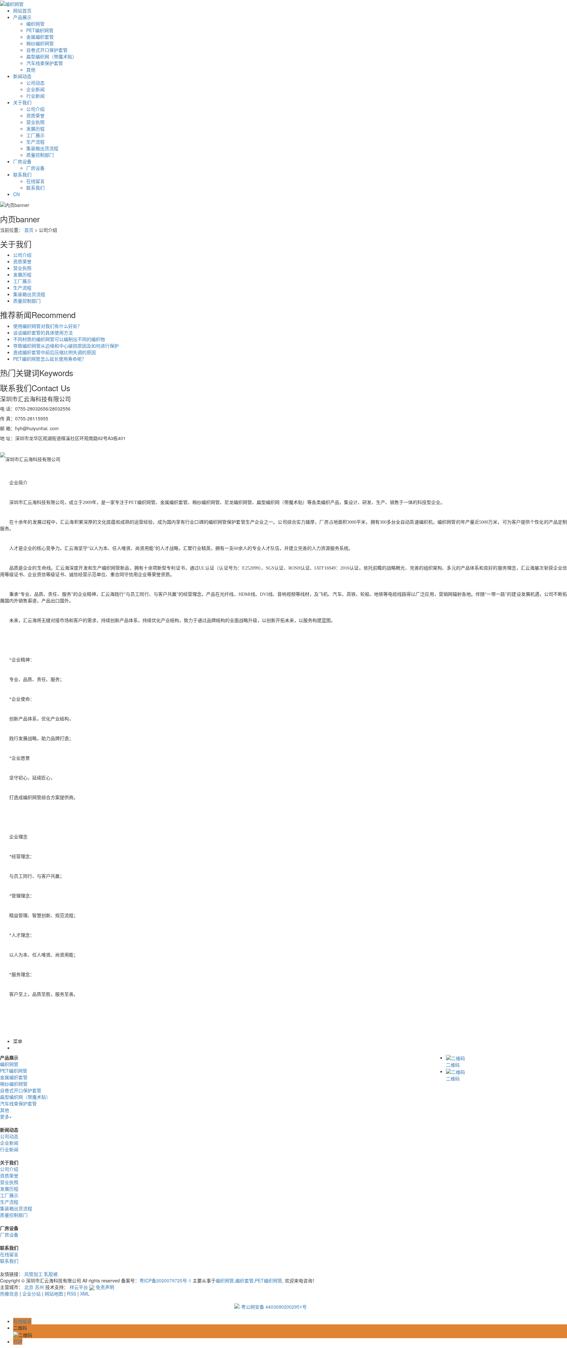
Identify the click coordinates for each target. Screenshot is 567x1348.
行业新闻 (35, 95)
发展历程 (35, 128)
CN (16, 194)
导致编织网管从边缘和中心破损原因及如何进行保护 (66, 345)
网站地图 (54, 1293)
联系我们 (22, 174)
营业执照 (35, 122)
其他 (30, 69)
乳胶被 (51, 1274)
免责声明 (105, 1287)
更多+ (6, 1116)
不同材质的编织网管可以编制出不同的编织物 (59, 339)
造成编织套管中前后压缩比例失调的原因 (54, 352)
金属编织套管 (40, 36)
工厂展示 (35, 135)
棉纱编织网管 (40, 43)
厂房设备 (22, 161)
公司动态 (35, 82)
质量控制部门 (40, 154)
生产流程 (35, 141)
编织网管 (35, 23)
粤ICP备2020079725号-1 (165, 1280)
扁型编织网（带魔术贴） (51, 56)
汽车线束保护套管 (44, 63)
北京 (28, 1287)
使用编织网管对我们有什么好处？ (47, 326)
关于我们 (22, 102)
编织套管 (244, 1280)
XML (85, 1293)
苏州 (39, 1287)
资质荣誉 (35, 115)
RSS (71, 1293)
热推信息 (9, 1293)
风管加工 (33, 1274)
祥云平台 (79, 1287)
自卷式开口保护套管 (47, 50)
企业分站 (31, 1293)
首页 (28, 230)
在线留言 (35, 181)
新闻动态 (22, 76)
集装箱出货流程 (42, 148)
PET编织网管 (39, 30)
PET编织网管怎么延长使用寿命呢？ (49, 358)
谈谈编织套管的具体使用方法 (43, 332)
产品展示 (22, 17)
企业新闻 (35, 89)
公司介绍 (35, 109)
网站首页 (22, 10)
